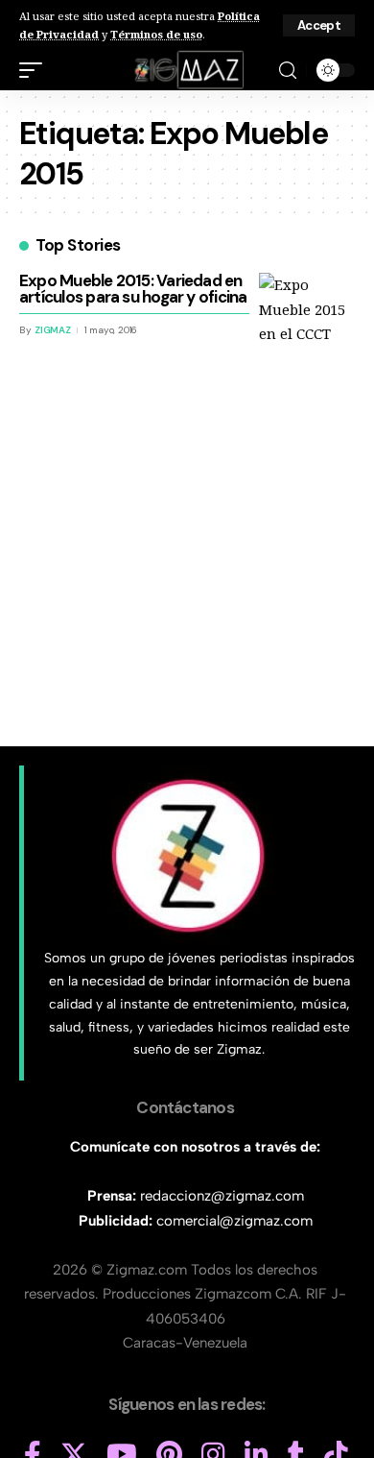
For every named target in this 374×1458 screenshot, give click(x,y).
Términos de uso (156, 34)
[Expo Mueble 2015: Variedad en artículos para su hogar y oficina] (307, 321)
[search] (287, 70)
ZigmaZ (53, 330)
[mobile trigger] (35, 70)
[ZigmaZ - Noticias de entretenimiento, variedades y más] (187, 70)
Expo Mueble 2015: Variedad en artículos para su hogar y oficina (133, 288)
